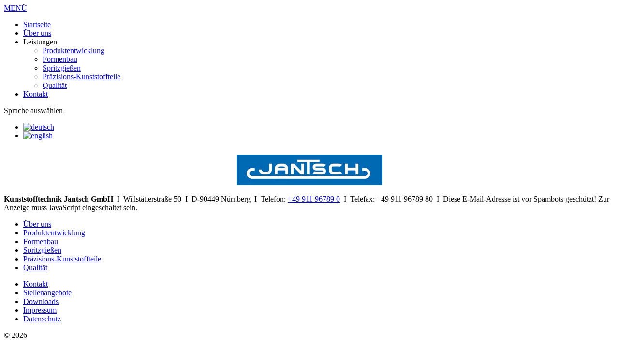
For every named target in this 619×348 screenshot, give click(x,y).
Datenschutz (42, 319)
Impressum (40, 310)
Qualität (55, 85)
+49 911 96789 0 (314, 199)
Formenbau (60, 59)
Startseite (37, 24)
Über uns (37, 33)
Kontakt (35, 94)
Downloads (41, 301)
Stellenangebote (47, 293)
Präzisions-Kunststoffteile (81, 76)
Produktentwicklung (73, 50)
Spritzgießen (62, 68)
